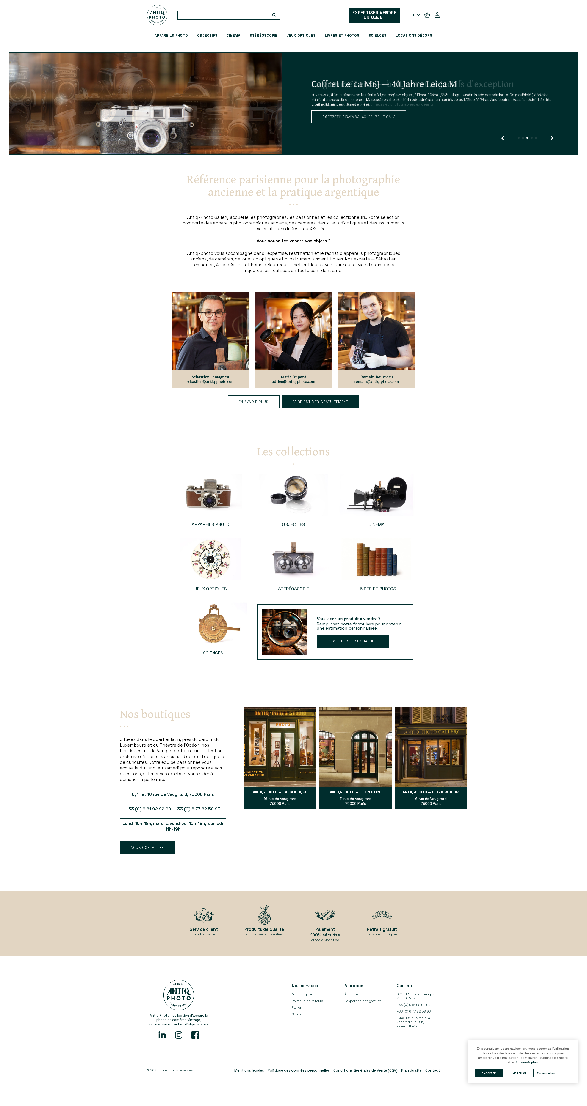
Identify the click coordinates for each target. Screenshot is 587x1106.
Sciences (378, 35)
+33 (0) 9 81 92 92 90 (413, 1005)
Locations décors (414, 35)
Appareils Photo (171, 35)
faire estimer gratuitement (320, 402)
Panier (296, 1007)
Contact (298, 1014)
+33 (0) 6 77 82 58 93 (414, 1011)
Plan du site (411, 1070)
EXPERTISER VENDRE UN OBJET (374, 15)
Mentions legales (249, 1070)
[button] (502, 138)
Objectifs (207, 35)
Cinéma (234, 35)
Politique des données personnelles (299, 1070)
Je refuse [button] (519, 1073)
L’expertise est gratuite (353, 641)
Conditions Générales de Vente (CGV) (365, 1070)
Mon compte (302, 994)
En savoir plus (337, 117)
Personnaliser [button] (546, 1073)
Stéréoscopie (263, 35)
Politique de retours (307, 1001)
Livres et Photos (342, 35)
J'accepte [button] (489, 1073)
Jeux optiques (301, 35)
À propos (351, 994)
